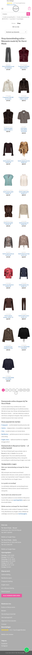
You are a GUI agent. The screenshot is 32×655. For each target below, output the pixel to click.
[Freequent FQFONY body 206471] (24, 54)
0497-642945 (8, 532)
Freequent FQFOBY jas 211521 (8, 98)
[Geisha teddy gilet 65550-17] (24, 180)
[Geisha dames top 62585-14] (24, 273)
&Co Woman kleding (7, 588)
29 (24, 390)
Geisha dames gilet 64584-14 (8, 192)
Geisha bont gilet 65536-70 (8, 223)
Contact (3, 624)
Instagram (4, 646)
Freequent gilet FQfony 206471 (8, 129)
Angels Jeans (5, 439)
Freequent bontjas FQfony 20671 (24, 98)
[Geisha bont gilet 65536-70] (8, 211)
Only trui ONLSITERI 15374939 (24, 347)
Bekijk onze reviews (11, 4)
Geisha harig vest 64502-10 (23, 223)
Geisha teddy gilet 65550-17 (24, 192)
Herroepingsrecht (6, 617)
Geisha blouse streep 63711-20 (24, 254)
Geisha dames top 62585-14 (24, 285)
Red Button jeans (6, 578)
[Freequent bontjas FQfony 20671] (24, 85)
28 (21, 390)
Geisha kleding (5, 574)
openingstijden (18, 500)
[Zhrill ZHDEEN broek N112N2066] (8, 54)
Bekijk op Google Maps (8, 537)
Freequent (4, 425)
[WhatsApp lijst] (26, 649)
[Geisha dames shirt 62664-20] (8, 149)
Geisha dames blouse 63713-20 (8, 254)
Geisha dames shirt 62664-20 (8, 161)
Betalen (3, 610)
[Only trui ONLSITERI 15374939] (23, 335)
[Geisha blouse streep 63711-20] (24, 242)
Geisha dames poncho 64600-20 (24, 161)
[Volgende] (16, 393)
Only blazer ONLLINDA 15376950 (24, 130)
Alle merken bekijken (11, 595)
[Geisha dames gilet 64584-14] (8, 180)
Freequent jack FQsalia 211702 (8, 347)
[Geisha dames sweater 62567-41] (8, 304)
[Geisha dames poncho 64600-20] (24, 149)
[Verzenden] (28, 14)
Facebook (4, 643)
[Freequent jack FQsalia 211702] (8, 335)
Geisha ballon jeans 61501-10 (23, 316)
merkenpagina (22, 513)
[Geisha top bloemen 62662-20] (8, 273)
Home (13, 23)
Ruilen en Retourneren (8, 607)
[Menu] (2, 9)
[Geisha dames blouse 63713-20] (8, 242)
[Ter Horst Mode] (16, 9)
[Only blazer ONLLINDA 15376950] (24, 116)
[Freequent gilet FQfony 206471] (8, 116)
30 (28, 390)
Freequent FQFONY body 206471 (23, 67)
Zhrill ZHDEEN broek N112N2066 (8, 67)
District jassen (5, 591)
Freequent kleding (6, 581)
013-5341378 (8, 544)
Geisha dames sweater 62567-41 (8, 316)
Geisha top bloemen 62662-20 (8, 285)
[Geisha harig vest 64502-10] (24, 211)
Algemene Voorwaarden (8, 621)
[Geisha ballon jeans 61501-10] (24, 304)
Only (2, 431)
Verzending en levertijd (8, 614)
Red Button (4, 434)
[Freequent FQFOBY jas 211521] (8, 85)
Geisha (3, 428)
